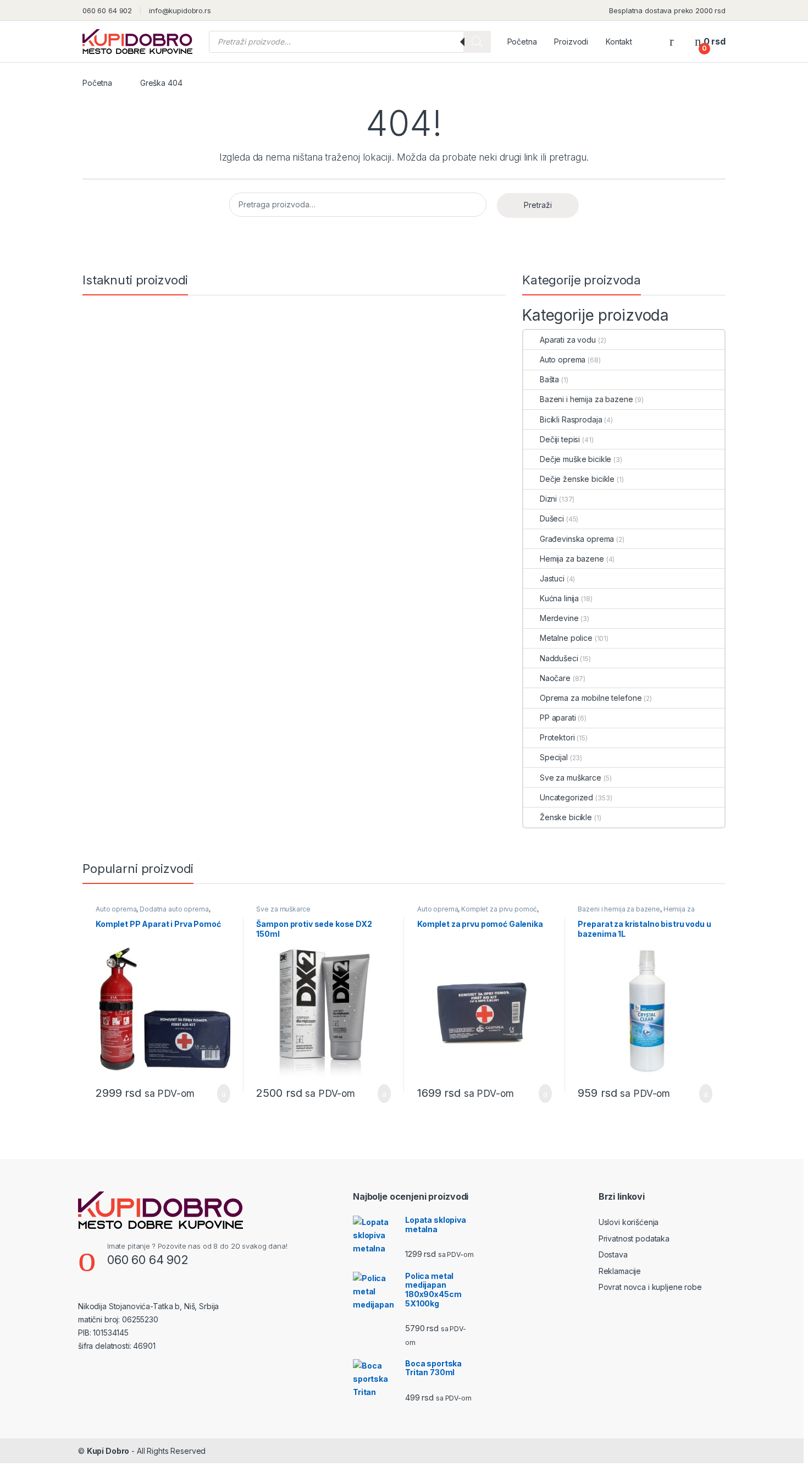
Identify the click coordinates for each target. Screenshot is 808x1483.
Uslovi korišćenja (629, 1222)
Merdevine (559, 618)
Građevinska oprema (577, 538)
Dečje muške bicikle (575, 459)
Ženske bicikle (566, 817)
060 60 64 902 (107, 10)
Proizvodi (571, 41)
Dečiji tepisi (560, 439)
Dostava (613, 1254)
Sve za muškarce (570, 777)
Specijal (554, 757)
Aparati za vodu (568, 339)
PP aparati (558, 717)
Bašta (549, 379)
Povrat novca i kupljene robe (650, 1287)
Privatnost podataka (634, 1238)
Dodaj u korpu (219, 1093)
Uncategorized (566, 797)
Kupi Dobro (108, 1450)
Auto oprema (562, 359)
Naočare (555, 678)
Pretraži (538, 205)
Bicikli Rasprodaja (571, 419)
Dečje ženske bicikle (577, 479)
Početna (522, 41)
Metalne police (566, 637)
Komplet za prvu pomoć (499, 909)
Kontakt (619, 41)
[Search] (477, 42)
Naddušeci (559, 658)
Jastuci (552, 578)
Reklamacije (620, 1271)
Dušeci (552, 518)
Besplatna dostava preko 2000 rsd (667, 10)
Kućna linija (559, 598)
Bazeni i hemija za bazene (586, 399)
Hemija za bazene (572, 558)
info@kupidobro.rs (180, 10)
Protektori (557, 737)
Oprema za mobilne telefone (590, 697)
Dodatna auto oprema (174, 909)
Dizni (548, 498)
